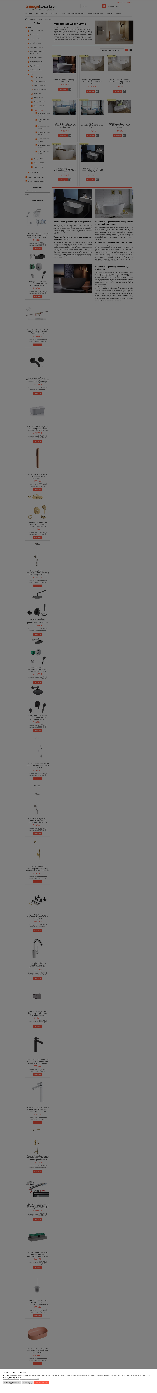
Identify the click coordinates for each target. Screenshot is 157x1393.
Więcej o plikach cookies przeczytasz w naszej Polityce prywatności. (21, 1379)
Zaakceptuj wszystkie (41, 1383)
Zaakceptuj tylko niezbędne (12, 1383)
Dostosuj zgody (27, 1383)
